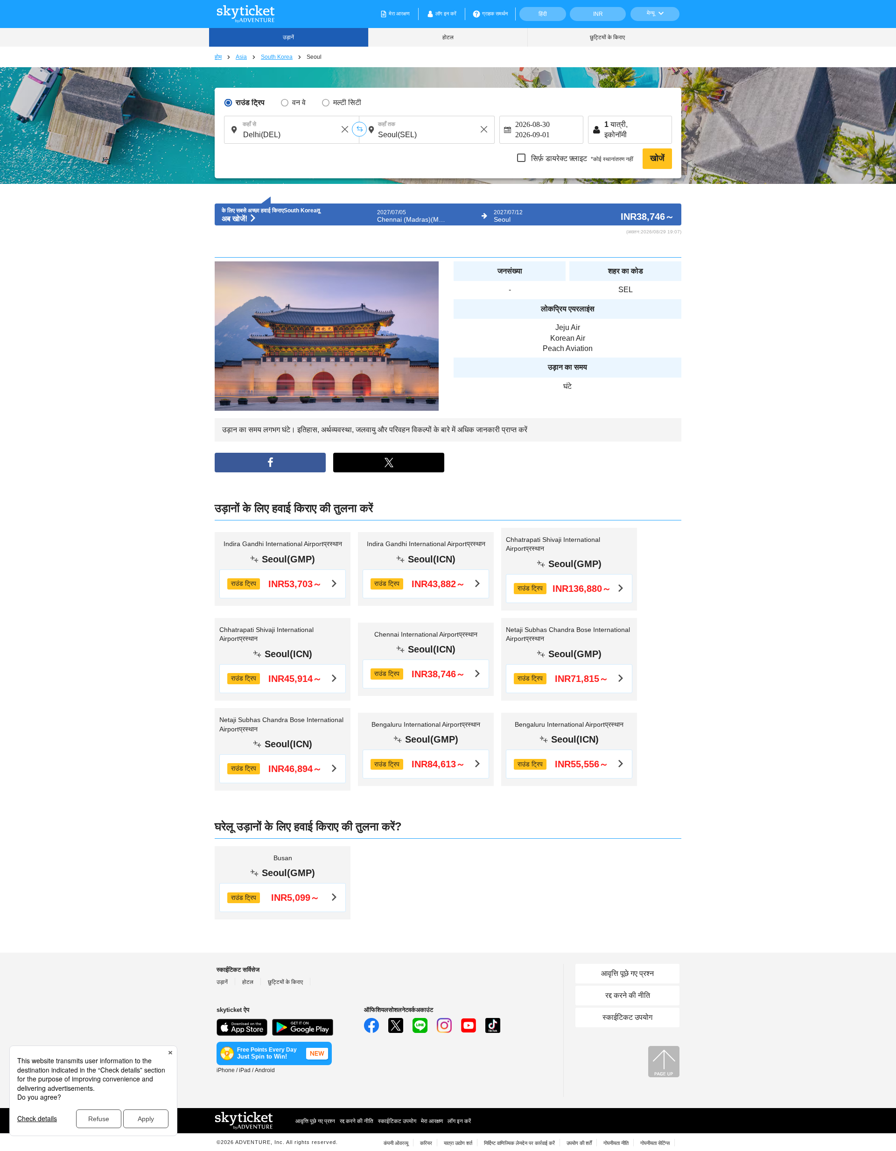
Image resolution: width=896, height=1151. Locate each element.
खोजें (657, 158)
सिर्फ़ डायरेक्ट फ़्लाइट (581, 158)
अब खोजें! (235, 219)
